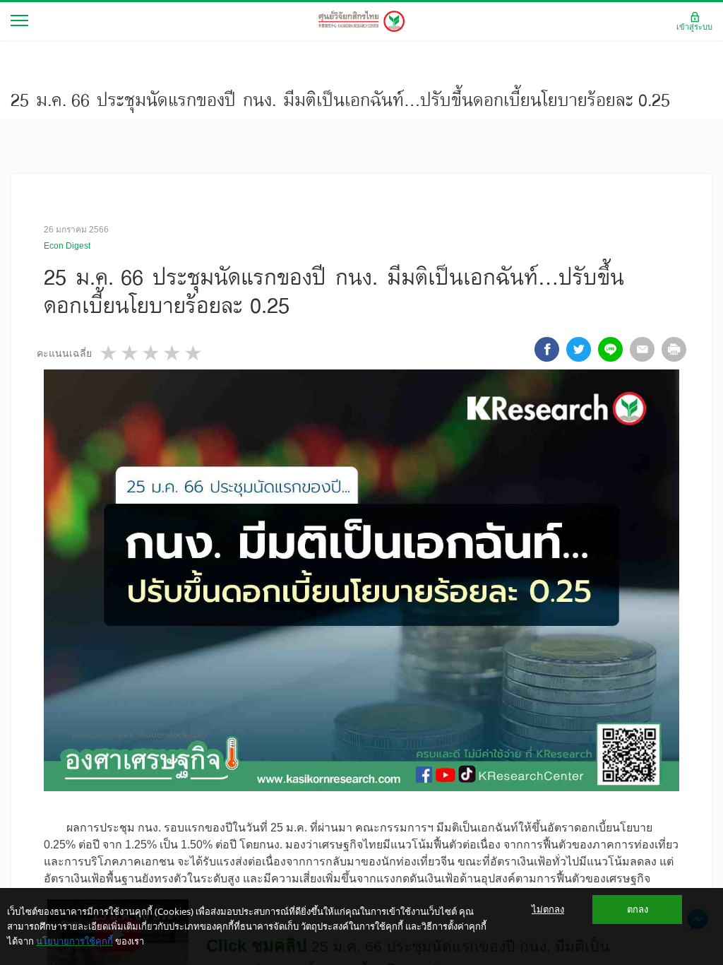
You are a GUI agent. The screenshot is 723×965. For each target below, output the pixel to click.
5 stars (194, 353)
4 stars (173, 353)
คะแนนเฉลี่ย (64, 353)
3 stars (151, 353)
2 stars (130, 353)
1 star (109, 353)
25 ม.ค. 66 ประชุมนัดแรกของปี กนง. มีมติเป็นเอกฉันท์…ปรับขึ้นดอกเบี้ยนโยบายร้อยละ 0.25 (340, 99)
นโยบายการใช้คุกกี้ (74, 941)
